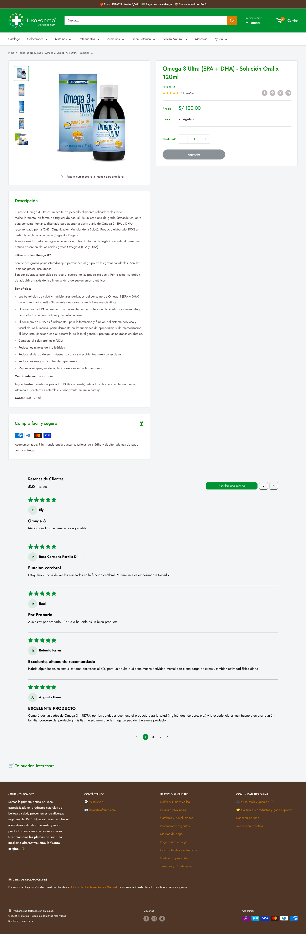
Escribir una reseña (232, 485)
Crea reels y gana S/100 (257, 802)
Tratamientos (86, 39)
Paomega (169, 87)
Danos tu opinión (247, 818)
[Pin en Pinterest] (272, 93)
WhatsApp (96, 802)
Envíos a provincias (173, 810)
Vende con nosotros (249, 826)
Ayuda (218, 39)
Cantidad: (169, 139)
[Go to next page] (168, 737)
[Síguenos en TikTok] (162, 919)
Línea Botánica (141, 39)
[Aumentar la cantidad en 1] (205, 139)
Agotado (194, 154)
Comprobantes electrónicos (178, 850)
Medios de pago (171, 834)
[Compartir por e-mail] (288, 93)
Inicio (11, 53)
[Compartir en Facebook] (264, 93)
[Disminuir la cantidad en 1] (183, 139)
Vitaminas (113, 39)
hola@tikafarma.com (102, 810)
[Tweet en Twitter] (280, 93)
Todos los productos (30, 53)
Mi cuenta (253, 22)
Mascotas (201, 39)
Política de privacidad (174, 858)
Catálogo (14, 39)
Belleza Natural (173, 39)
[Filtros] (263, 486)
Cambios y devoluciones (176, 818)
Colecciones (35, 39)
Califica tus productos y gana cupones (266, 810)
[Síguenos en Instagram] (154, 919)
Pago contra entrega (173, 842)
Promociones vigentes (175, 826)
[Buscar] (232, 20)
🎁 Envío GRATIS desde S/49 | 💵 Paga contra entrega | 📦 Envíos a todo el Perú (153, 4)
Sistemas (61, 39)
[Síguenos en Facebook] (146, 919)
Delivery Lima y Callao (175, 802)
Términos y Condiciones (176, 866)
